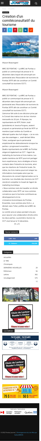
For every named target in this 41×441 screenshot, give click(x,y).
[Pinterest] (15, 30)
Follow (34, 243)
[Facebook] (4, 30)
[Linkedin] (25, 30)
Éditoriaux (7, 271)
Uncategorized (9, 278)
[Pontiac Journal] (20, 3)
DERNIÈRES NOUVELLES (13, 268)
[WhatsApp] (20, 30)
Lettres (6, 274)
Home (4, 9)
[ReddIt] (30, 30)
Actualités (11, 9)
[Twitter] (10, 30)
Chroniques (8, 264)
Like (36, 238)
